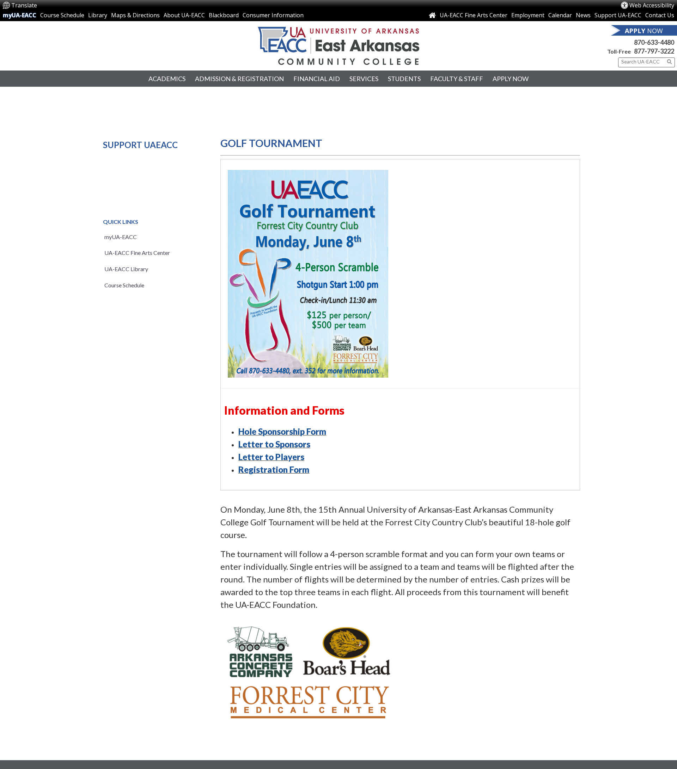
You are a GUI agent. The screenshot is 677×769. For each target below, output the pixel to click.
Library (97, 15)
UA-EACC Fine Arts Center (473, 15)
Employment (527, 15)
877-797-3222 (654, 51)
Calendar (560, 15)
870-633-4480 (654, 42)
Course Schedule (62, 15)
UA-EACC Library (126, 269)
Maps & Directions (135, 15)
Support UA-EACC (617, 15)
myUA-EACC (19, 15)
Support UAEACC (140, 145)
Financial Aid (316, 79)
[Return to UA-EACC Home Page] (338, 46)
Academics (166, 79)
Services (363, 79)
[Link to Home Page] (432, 15)
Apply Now (511, 79)
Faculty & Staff (456, 79)
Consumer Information (273, 15)
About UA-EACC (184, 15)
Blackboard (224, 15)
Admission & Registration (239, 79)
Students (404, 79)
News (583, 15)
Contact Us (659, 15)
